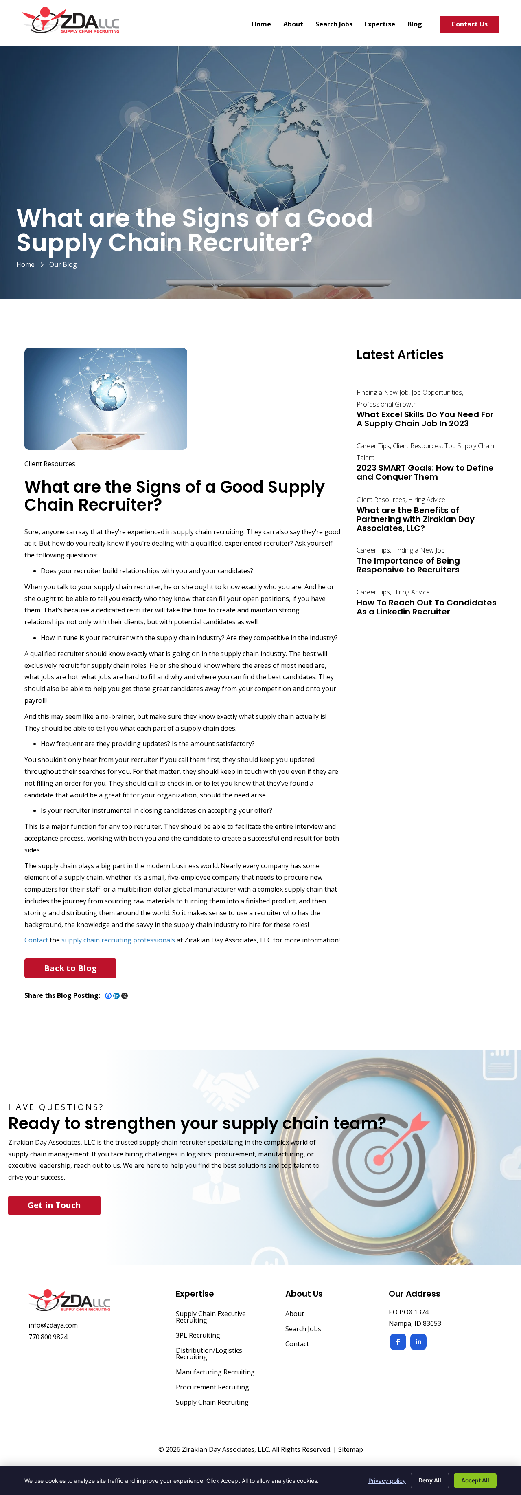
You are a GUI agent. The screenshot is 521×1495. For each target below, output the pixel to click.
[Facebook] (108, 996)
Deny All (429, 1480)
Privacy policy (387, 1480)
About (294, 1314)
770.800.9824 (48, 1336)
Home (25, 264)
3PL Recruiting (198, 1336)
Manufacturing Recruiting (215, 1372)
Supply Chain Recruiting (212, 1403)
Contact (36, 940)
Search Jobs (303, 1329)
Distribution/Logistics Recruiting (209, 1354)
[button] (70, 968)
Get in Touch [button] (54, 1205)
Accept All (475, 1480)
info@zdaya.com (53, 1325)
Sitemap (350, 1449)
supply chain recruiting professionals (118, 940)
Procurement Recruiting (212, 1388)
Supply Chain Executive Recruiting (211, 1317)
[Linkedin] (116, 996)
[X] (124, 996)
